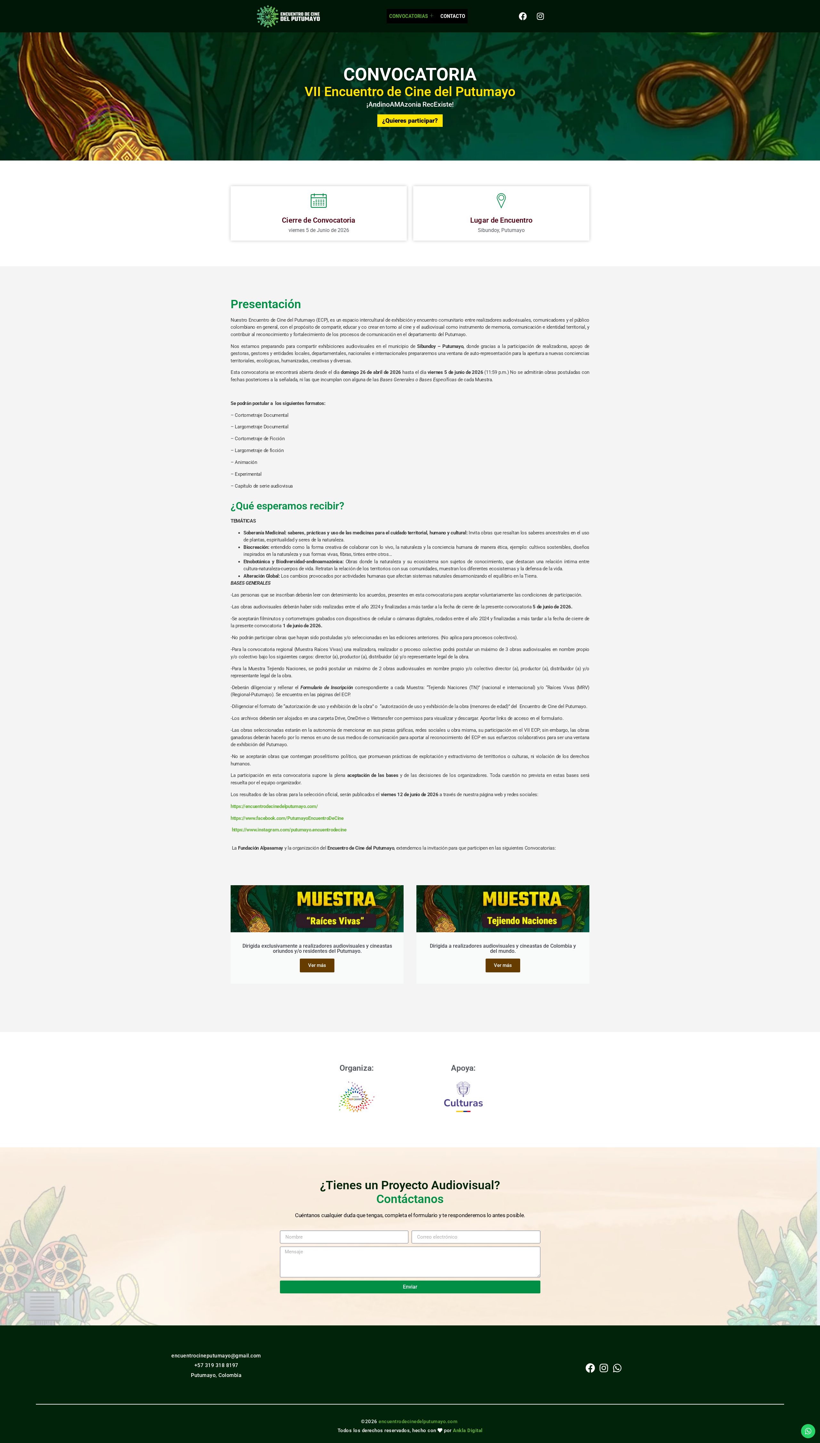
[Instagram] (540, 16)
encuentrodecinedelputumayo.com (418, 1421)
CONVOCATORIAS (408, 16)
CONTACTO (452, 16)
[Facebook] (523, 16)
